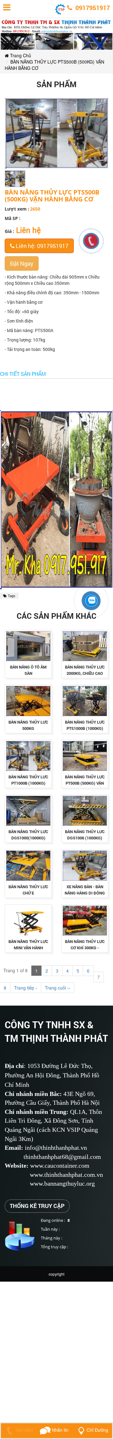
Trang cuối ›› (57, 988)
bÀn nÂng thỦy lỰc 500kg (28, 725)
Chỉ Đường (97, 1430)
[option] (15, 178)
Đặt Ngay (21, 263)
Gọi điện (24, 1430)
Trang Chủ (20, 55)
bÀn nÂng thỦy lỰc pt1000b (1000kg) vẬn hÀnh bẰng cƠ (28, 783)
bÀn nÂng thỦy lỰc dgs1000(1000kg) (28, 835)
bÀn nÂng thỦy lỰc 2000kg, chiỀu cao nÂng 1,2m (85, 673)
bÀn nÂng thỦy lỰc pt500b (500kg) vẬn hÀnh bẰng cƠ (85, 783)
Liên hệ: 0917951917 (41, 246)
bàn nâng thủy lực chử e (28, 890)
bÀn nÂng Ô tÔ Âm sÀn (28, 670)
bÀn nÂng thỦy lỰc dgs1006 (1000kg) (85, 835)
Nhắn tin (59, 1430)
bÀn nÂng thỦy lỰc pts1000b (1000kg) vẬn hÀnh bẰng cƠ (85, 728)
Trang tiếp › (25, 988)
